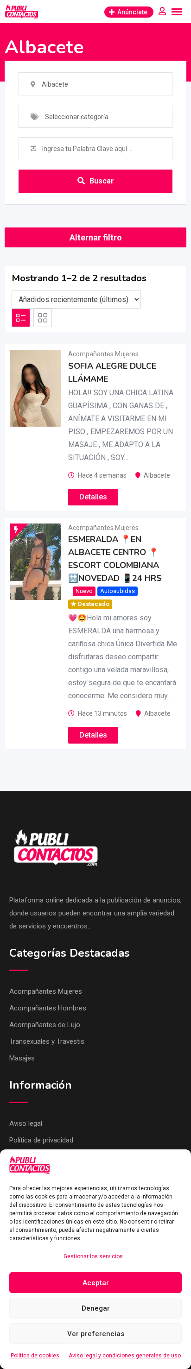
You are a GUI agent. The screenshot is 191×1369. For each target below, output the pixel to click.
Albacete (157, 475)
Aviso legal (25, 1123)
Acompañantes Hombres (47, 1008)
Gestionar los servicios (93, 1256)
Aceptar (96, 1283)
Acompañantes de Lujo (44, 1025)
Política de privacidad (41, 1140)
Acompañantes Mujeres (103, 354)
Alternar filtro (96, 237)
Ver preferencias (95, 1334)
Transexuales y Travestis (46, 1041)
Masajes (22, 1058)
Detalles (93, 496)
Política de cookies (35, 1355)
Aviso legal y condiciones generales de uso (125, 1355)
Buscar (101, 181)
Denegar (96, 1308)
